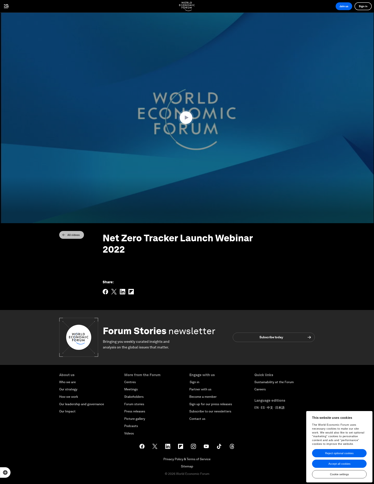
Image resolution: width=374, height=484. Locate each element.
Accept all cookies (339, 463)
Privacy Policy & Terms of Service (187, 459)
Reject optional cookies (339, 453)
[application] (187, 117)
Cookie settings (339, 474)
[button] (187, 117)
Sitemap (187, 466)
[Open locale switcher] (5, 472)
